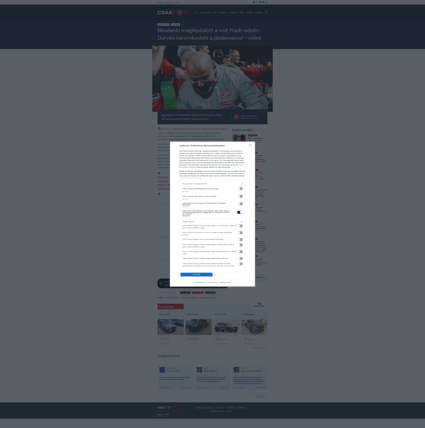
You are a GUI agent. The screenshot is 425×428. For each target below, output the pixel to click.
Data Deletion (200, 282)
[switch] (240, 188)
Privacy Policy (225, 282)
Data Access (212, 282)
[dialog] (212, 214)
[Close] (251, 146)
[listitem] (212, 184)
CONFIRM (196, 274)
